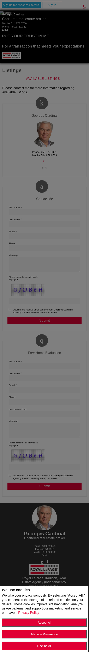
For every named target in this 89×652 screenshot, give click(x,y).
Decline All (44, 646)
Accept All (44, 622)
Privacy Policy (28, 612)
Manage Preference (44, 634)
